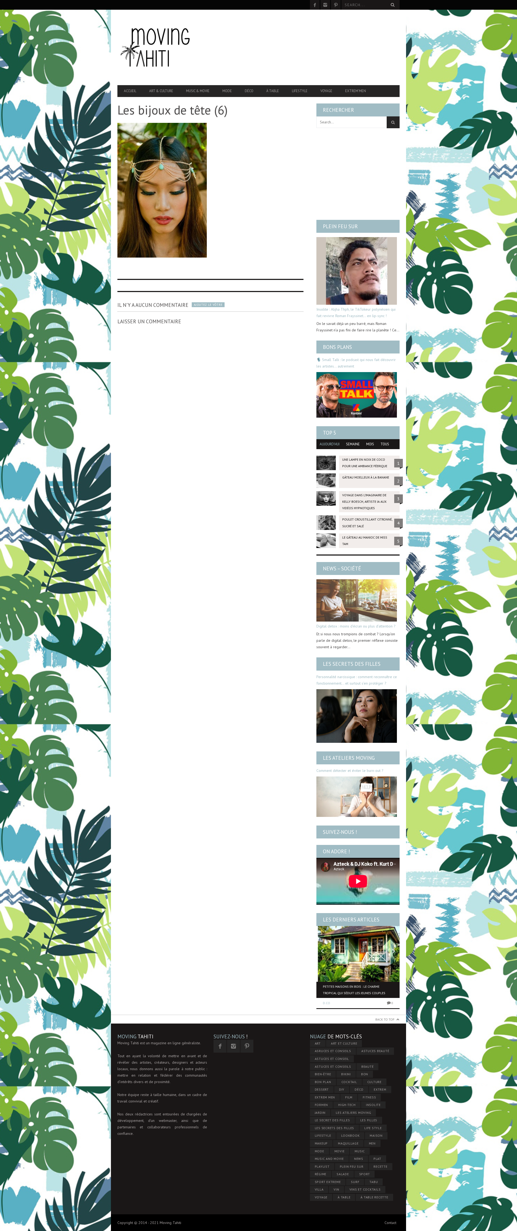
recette (380, 1166)
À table (272, 91)
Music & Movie (197, 91)
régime (321, 1174)
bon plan (323, 1082)
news (358, 1159)
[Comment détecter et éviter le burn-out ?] (356, 796)
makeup (321, 1143)
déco (359, 1089)
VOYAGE (321, 1197)
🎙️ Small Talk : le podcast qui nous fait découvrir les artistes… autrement (356, 363)
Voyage (326, 91)
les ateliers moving (353, 1113)
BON (364, 1074)
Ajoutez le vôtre (208, 305)
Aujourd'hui (330, 444)
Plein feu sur (340, 226)
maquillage (348, 1143)
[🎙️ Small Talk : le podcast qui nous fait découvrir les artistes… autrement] (356, 394)
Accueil (130, 91)
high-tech (347, 1105)
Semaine (353, 444)
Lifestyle (300, 91)
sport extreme (328, 1182)
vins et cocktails (365, 1189)
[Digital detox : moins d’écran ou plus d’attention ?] (356, 600)
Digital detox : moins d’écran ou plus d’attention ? (356, 626)
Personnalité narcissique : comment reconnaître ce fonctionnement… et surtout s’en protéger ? (356, 680)
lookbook (350, 1135)
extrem (380, 1089)
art (318, 1043)
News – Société (342, 568)
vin (336, 1189)
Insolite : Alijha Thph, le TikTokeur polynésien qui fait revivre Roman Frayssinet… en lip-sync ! (356, 312)
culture (374, 1082)
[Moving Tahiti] (159, 47)
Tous (384, 444)
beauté (367, 1066)
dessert (322, 1089)
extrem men (325, 1097)
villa (319, 1189)
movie (339, 1151)
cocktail (349, 1082)
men (372, 1143)
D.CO (326, 1003)
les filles (369, 1120)
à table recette (374, 1197)
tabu (373, 1182)
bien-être (323, 1074)
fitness (369, 1097)
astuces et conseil (332, 1059)
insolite (373, 1105)
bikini (346, 1074)
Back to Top (384, 1019)
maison (376, 1135)
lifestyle (323, 1135)
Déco (249, 91)
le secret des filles (332, 1120)
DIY (341, 1089)
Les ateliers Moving (349, 758)
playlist (322, 1166)
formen (321, 1105)
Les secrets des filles (351, 664)
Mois (370, 444)
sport (364, 1174)
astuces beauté (375, 1051)
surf (355, 1182)
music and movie (329, 1159)
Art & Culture (161, 91)
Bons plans (337, 347)
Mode (227, 91)
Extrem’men (355, 91)
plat (377, 1159)
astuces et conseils (333, 1066)
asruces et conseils (333, 1051)
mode (319, 1151)
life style (373, 1128)
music (360, 1151)
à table (344, 1197)
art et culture (344, 1043)
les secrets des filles (334, 1128)
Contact (390, 1222)
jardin (320, 1113)
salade (343, 1174)
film (348, 1097)
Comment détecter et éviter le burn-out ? (349, 770)
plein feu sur (352, 1166)
